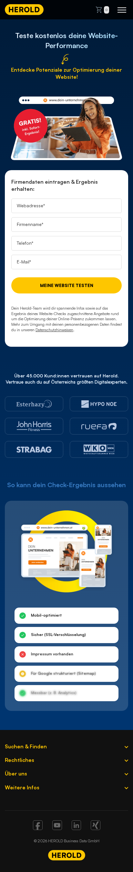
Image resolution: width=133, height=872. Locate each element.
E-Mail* (24, 261)
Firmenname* (30, 224)
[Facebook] (38, 828)
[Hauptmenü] (122, 9)
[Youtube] (57, 828)
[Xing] (95, 828)
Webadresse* (31, 205)
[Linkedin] (76, 828)
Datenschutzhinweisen (54, 329)
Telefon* (25, 243)
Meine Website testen (66, 285)
